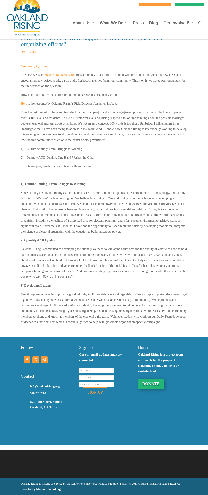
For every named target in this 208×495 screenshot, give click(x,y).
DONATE (150, 383)
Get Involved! (176, 23)
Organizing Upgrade (34, 66)
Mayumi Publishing (48, 489)
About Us (81, 23)
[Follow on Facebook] (27, 359)
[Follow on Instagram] (44, 359)
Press (138, 23)
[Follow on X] (35, 359)
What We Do (112, 23)
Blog (153, 23)
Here (24, 103)
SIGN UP (95, 392)
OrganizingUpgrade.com (59, 74)
